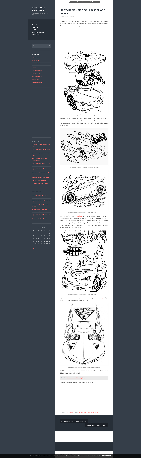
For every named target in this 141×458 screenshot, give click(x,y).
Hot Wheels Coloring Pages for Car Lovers (82, 11)
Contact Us (35, 27)
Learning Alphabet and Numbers (40, 64)
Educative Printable (38, 9)
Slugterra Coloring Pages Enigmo (40, 183)
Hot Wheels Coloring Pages (91, 412)
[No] (139, 456)
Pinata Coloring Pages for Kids (39, 180)
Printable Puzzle (36, 73)
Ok (103, 455)
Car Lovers (80, 412)
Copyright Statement (38, 32)
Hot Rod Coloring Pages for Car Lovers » (97, 425)
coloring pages (99, 298)
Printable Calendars (37, 70)
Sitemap (34, 29)
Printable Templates (37, 76)
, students (79, 216)
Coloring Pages (36, 57)
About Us (34, 25)
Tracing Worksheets (37, 82)
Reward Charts (35, 79)
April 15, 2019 (64, 16)
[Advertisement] (41, 112)
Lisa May (72, 16)
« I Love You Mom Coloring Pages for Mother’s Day (74, 421)
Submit (49, 45)
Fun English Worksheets (38, 60)
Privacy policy (107, 455)
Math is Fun (35, 67)
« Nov (33, 248)
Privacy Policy (36, 34)
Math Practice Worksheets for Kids (40, 177)
